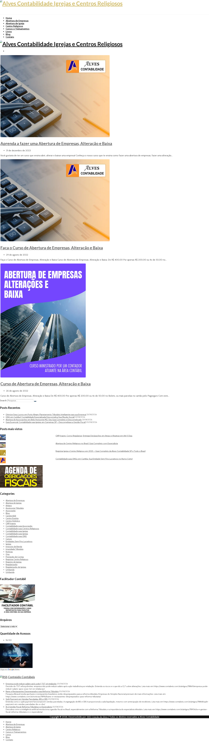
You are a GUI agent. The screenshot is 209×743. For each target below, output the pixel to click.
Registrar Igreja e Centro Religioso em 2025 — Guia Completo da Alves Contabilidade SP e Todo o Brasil (100, 451)
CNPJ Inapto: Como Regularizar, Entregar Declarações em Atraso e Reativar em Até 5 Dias (94, 435)
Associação (11, 510)
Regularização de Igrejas (16, 567)
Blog (8, 34)
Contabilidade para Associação (19, 526)
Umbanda (10, 569)
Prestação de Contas (15, 557)
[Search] (35, 401)
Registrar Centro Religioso (17, 559)
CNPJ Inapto (11, 523)
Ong (7, 554)
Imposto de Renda (14, 546)
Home (9, 18)
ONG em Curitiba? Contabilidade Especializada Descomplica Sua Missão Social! (40, 417)
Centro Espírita (12, 518)
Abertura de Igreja (15, 23)
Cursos (9, 539)
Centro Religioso (14, 26)
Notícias (9, 551)
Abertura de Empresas (17, 20)
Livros (9, 31)
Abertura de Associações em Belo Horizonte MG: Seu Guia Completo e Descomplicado (44, 419)
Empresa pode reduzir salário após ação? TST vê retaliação (31, 683)
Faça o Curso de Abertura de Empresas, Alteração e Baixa (51, 247)
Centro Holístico (13, 521)
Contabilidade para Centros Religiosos (22, 528)
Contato (10, 37)
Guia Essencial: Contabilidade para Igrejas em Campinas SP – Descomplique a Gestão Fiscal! (46, 422)
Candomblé (11, 516)
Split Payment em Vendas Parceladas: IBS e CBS (27, 699)
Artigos (9, 505)
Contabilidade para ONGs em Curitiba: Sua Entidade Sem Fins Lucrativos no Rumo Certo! (94, 459)
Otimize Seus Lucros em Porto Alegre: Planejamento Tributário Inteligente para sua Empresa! (46, 414)
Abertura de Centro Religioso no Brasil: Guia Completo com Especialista (87, 443)
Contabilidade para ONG (16, 536)
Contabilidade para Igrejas (17, 531)
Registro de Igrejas (14, 562)
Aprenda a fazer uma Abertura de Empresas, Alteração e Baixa (56, 143)
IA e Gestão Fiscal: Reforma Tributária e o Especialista (29, 707)
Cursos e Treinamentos (17, 28)
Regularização (11, 564)
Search (3, 400)
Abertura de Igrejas (14, 503)
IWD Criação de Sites (97, 717)
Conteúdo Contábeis (21, 677)
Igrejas (8, 544)
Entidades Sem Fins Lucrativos (19, 541)
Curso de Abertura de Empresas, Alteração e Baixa (45, 383)
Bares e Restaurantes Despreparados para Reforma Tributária (32, 691)
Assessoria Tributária (15, 508)
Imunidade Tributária (14, 549)
